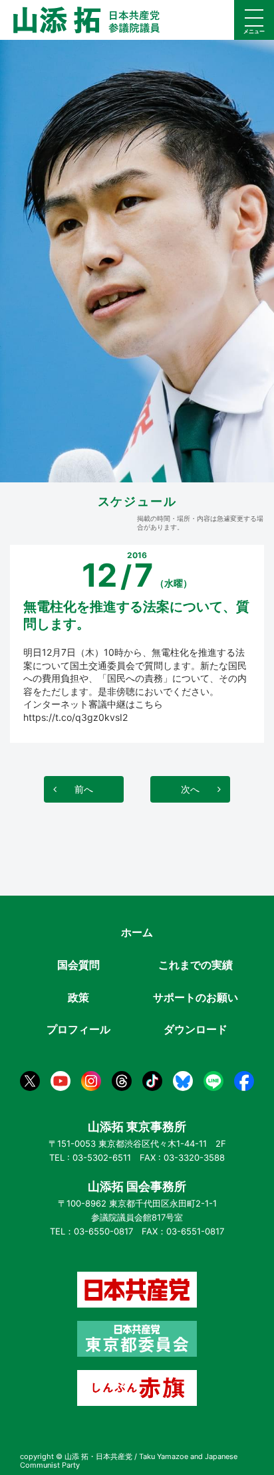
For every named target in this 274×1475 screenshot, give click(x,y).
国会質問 (78, 964)
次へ (190, 789)
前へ (83, 789)
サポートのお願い (195, 997)
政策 (78, 997)
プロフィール (78, 1029)
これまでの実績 (195, 964)
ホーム (137, 932)
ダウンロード (195, 1029)
